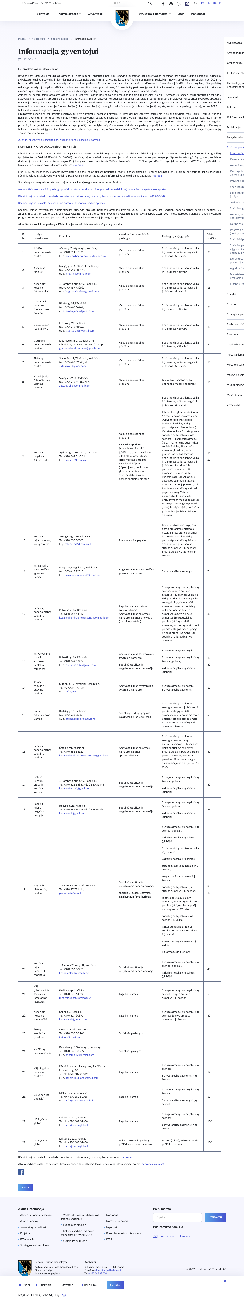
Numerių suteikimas (117, 1221)
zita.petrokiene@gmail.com (74, 385)
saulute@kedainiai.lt (77, 460)
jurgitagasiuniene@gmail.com (82, 291)
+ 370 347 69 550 (97, 1273)
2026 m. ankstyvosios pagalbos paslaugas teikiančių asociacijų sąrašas (59, 140)
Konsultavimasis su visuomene (123, 1233)
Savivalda (43, 13)
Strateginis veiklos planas (34, 1245)
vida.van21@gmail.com (72, 366)
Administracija (68, 13)
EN (208, 3)
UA (215, 3)
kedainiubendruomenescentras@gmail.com (84, 617)
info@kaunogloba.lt (77, 1125)
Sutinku (115, 1285)
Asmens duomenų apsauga (36, 1215)
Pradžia (22, 39)
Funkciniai (45, 1285)
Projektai (25, 1233)
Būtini (26, 1285)
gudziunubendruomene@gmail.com (79, 348)
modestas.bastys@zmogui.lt (75, 998)
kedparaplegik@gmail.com (74, 973)
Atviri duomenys (29, 1221)
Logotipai (111, 1227)
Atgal (25, 1187)
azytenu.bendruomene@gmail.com (86, 256)
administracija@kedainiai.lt (107, 1270)
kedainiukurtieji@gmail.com (75, 788)
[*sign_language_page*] (179, 4)
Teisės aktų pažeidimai (33, 1227)
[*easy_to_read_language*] (187, 4)
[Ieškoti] (150, 3)
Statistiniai (68, 1285)
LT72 (109, 1239)
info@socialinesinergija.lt (80, 1100)
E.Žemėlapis (27, 1239)
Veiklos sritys (38, 39)
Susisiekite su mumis (75, 1241)
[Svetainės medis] (171, 3)
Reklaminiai (90, 1285)
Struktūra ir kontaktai (153, 13)
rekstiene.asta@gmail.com (81, 665)
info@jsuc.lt (72, 691)
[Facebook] (163, 3)
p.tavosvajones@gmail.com (78, 311)
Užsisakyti (215, 1217)
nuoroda (78, 165)
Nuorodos (112, 1215)
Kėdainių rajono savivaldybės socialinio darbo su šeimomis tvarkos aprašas (61, 203)
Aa (195, 3)
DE (221, 3)
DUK (181, 13)
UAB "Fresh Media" (216, 1269)
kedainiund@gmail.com (72, 813)
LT (202, 3)
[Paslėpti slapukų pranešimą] (225, 1281)
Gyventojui (95, 13)
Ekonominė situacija (74, 1225)
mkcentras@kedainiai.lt (78, 544)
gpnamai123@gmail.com (80, 1055)
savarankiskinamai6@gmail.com (84, 575)
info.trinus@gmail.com (78, 274)
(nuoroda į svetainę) (152, 1164)
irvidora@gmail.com (70, 1037)
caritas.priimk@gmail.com (80, 719)
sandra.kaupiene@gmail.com (82, 1078)
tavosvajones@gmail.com (80, 330)
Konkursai (198, 13)
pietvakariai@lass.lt (70, 893)
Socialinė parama (59, 39)
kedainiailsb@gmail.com (73, 1019)
